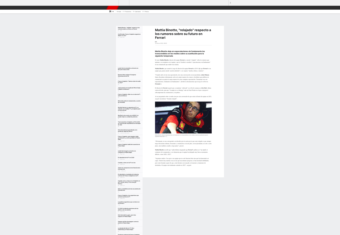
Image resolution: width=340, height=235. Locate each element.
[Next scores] (230, 3)
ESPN (112, 8)
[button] (226, 8)
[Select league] (113, 3)
